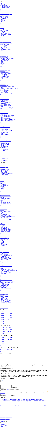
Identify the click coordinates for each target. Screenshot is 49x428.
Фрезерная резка (3, 52)
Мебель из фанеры (4, 77)
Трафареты (2, 135)
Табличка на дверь (4, 129)
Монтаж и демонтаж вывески (6, 11)
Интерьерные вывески (5, 6)
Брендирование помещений (6, 93)
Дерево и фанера (3, 74)
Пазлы (1, 87)
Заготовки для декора (4, 123)
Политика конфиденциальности (7, 406)
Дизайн (2, 117)
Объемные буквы (4, 5)
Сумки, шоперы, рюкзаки (5, 105)
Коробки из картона (4, 139)
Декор (1, 64)
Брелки (1, 78)
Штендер (2, 131)
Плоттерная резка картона (5, 138)
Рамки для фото (3, 82)
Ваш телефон (14, 387)
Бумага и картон (3, 75)
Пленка (2, 133)
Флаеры (2, 24)
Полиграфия (3, 18)
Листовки (2, 27)
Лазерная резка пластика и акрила (7, 86)
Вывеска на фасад (4, 9)
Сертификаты (3, 22)
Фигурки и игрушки (4, 90)
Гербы (1, 61)
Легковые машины (4, 113)
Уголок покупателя (4, 128)
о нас (4, 151)
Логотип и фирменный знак (6, 118)
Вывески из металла (4, 7)
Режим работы (3, 126)
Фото (1, 50)
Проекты (2, 48)
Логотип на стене (4, 16)
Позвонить (2, 393)
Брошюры (2, 29)
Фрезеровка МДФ (4, 56)
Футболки (2, 101)
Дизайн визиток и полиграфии (6, 120)
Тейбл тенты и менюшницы (6, 73)
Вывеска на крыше (4, 10)
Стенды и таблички (4, 124)
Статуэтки (2, 79)
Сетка (1, 38)
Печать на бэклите (4, 45)
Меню (1, 21)
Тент (1, 39)
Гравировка (2, 71)
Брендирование (3, 91)
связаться (2, 421)
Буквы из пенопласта (4, 122)
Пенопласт (2, 121)
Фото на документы (4, 143)
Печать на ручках (4, 98)
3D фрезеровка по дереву (5, 53)
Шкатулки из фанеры (4, 72)
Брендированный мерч (5, 100)
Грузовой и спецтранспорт (5, 110)
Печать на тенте (3, 37)
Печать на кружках (4, 92)
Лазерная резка (3, 65)
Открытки (2, 31)
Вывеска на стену (4, 17)
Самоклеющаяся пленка (5, 36)
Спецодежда (3, 103)
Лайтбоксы (2, 4)
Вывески (2, 3)
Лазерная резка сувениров (5, 67)
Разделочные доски (4, 85)
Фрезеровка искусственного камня (7, 54)
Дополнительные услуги (5, 141)
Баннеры (2, 35)
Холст (1, 51)
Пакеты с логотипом (4, 95)
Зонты (1, 106)
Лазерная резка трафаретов (5, 68)
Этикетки (2, 32)
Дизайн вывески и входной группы (7, 119)
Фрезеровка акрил (4, 57)
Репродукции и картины (5, 49)
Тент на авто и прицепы (5, 40)
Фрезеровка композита (5, 59)
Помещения (2, 114)
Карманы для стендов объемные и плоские (9, 88)
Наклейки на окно (4, 137)
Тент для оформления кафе (5, 42)
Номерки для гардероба (5, 70)
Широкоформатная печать (5, 34)
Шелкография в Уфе (4, 99)
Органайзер (2, 89)
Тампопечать (3, 94)
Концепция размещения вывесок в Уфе (8, 405)
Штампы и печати (4, 142)
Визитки (2, 19)
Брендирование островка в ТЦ (6, 116)
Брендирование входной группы (7, 115)
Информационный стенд (5, 127)
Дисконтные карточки (5, 33)
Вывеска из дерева (4, 8)
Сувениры (2, 63)
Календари (2, 20)
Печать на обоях (3, 47)
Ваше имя (14, 385)
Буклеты (2, 28)
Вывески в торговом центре (6, 14)
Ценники (2, 80)
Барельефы (2, 62)
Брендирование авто (4, 109)
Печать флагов (3, 46)
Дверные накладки (4, 60)
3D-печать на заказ (4, 146)
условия (7, 389)
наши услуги (5, 149)
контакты (5, 152)
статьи (4, 150)
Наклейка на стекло (4, 134)
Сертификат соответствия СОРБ (39, 405)
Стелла (1, 15)
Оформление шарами (4, 144)
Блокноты (2, 25)
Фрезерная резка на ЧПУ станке (7, 58)
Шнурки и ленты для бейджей (6, 107)
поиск (5, 153)
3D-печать (2, 145)
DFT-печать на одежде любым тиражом (8, 108)
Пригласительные (4, 30)
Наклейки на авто (4, 136)
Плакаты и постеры (4, 23)
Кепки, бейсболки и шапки (6, 104)
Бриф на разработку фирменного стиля (25, 405)
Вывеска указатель (4, 13)
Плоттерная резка (4, 132)
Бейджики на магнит (4, 66)
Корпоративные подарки (5, 96)
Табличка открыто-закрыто (6, 130)
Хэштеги (2, 81)
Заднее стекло (3, 112)
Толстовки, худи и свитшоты (6, 102)
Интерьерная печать (4, 44)
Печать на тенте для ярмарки (6, 43)
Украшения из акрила (4, 76)
